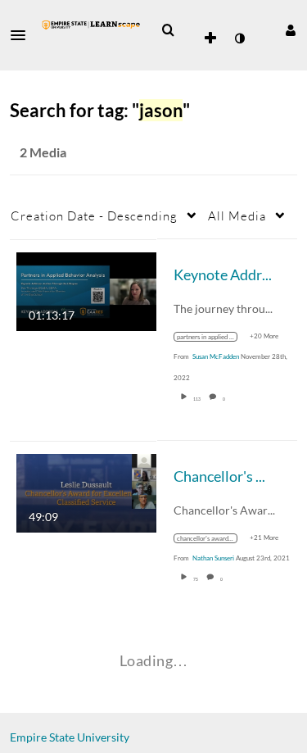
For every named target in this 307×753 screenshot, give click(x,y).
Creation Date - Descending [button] (94, 215)
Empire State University (69, 737)
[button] (23, 35)
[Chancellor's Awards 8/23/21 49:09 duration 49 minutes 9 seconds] (86, 491)
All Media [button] (237, 215)
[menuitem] (168, 30)
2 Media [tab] (43, 152)
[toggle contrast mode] (239, 38)
